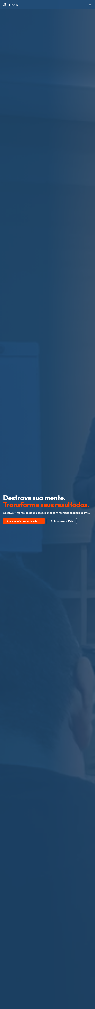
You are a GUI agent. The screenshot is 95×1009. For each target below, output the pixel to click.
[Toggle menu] (90, 4)
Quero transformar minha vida (22, 521)
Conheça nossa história (61, 521)
